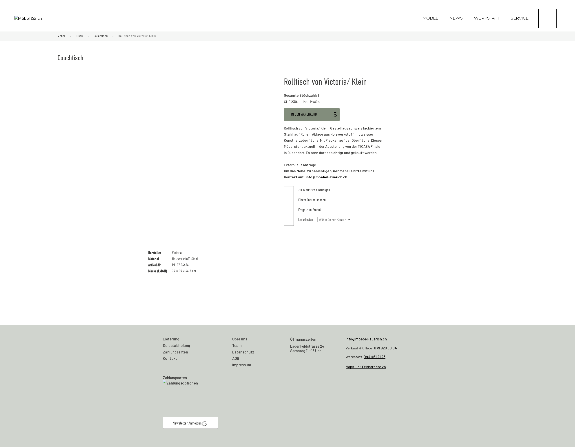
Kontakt (170, 358)
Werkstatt (487, 19)
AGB (235, 358)
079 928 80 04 (385, 348)
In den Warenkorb (304, 114)
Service (520, 19)
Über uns (239, 339)
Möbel (430, 19)
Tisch (79, 36)
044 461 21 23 (374, 356)
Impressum (241, 364)
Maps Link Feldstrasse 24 (366, 366)
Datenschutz (243, 352)
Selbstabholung (176, 345)
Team (237, 345)
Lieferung (171, 339)
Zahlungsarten (175, 352)
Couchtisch (101, 36)
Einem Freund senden (312, 200)
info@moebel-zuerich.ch (326, 177)
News (456, 19)
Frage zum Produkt (310, 210)
